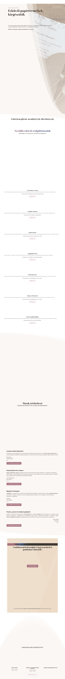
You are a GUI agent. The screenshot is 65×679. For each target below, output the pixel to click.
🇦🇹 (14, 1)
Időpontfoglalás (32, 674)
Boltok (34, 1)
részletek (32, 196)
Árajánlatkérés (14, 61)
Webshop (39, 1)
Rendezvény (28, 1)
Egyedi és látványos (13, 491)
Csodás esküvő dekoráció (15, 451)
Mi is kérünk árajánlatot (13, 463)
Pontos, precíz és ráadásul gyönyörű (18, 512)
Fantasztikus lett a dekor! (15, 470)
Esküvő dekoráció (20, 1)
